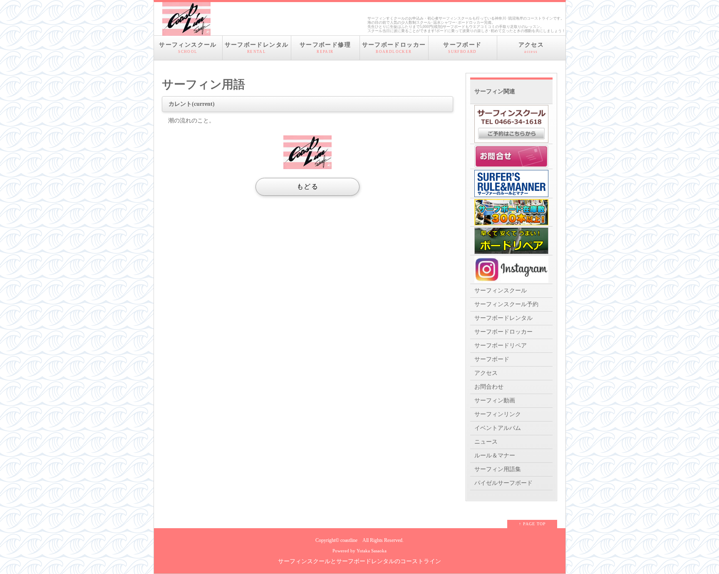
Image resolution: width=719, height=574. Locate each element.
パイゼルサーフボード (503, 483)
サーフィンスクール (188, 48)
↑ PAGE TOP (532, 524)
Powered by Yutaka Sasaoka (359, 550)
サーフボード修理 (325, 48)
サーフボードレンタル (257, 48)
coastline (348, 540)
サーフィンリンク (497, 414)
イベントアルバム (497, 428)
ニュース (486, 442)
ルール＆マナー (494, 455)
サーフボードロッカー (394, 48)
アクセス (531, 48)
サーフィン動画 (494, 400)
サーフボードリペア (500, 345)
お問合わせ (488, 387)
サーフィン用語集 (497, 469)
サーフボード (462, 48)
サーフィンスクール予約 (506, 304)
